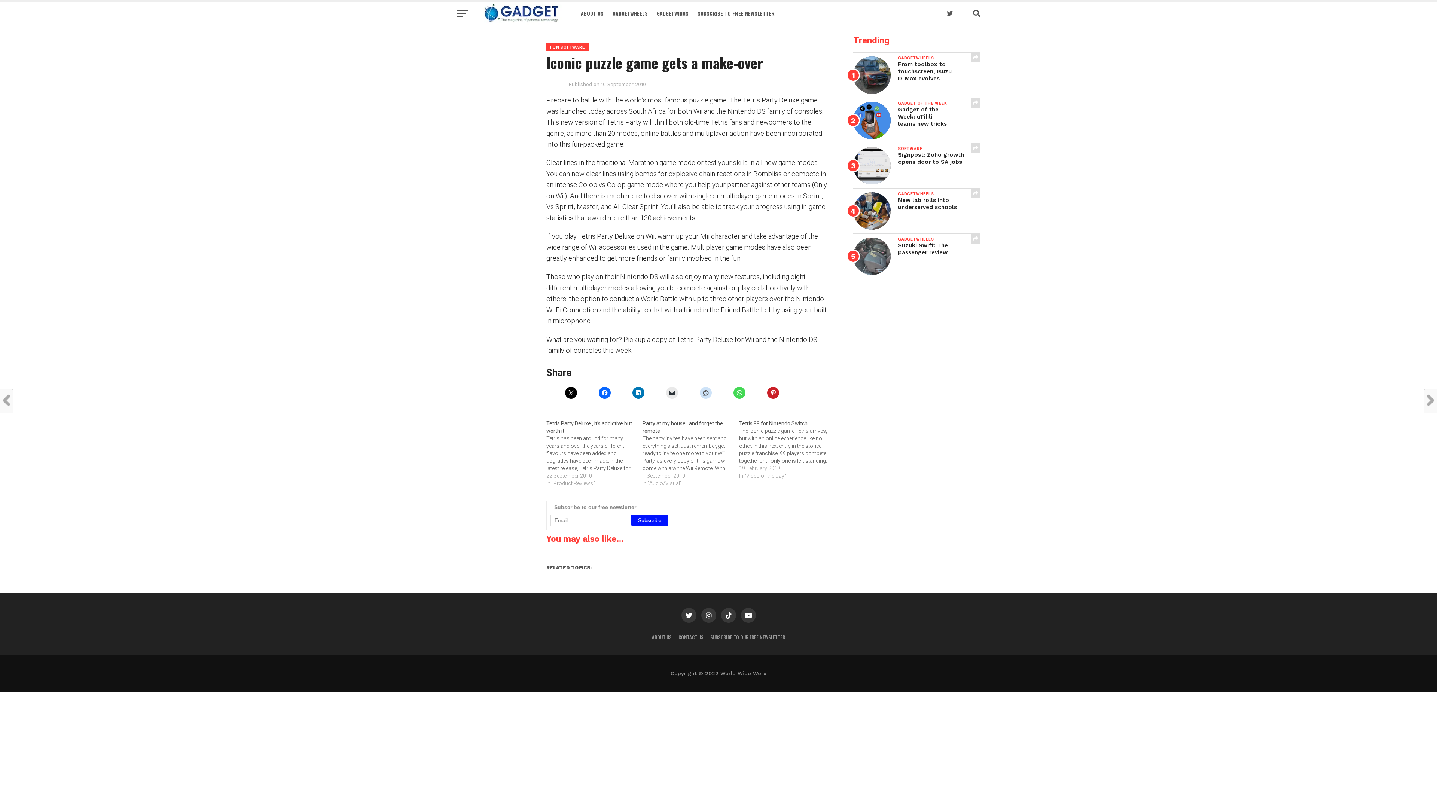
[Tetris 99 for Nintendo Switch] (787, 450)
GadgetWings (673, 13)
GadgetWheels (630, 13)
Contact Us (691, 637)
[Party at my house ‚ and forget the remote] (691, 453)
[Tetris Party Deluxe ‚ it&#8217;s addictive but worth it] (594, 453)
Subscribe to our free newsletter (747, 637)
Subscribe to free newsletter (736, 13)
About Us (592, 13)
